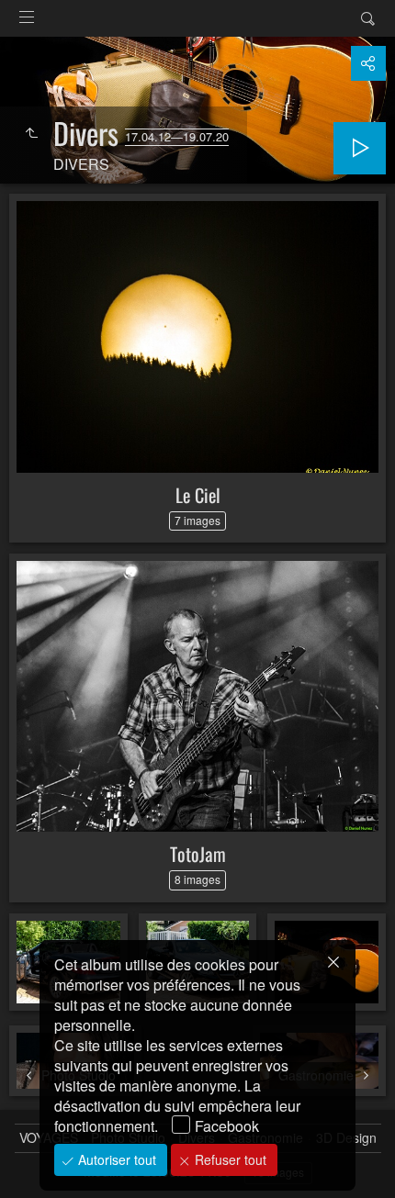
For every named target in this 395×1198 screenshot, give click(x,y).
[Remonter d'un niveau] (31, 133)
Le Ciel (197, 495)
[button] (37, 1161)
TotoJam (198, 854)
